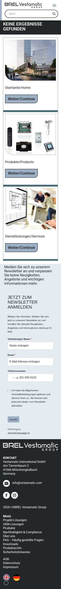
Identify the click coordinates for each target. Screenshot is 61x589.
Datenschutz (11, 563)
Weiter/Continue (21, 99)
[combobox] (13, 377)
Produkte (9, 528)
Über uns (9, 536)
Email (11, 355)
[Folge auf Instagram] (14, 495)
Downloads (10, 544)
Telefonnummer (17, 371)
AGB (6, 559)
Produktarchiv (12, 548)
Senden (13, 419)
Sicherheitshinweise (16, 552)
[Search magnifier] (54, 13)
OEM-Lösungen (13, 524)
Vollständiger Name (20, 339)
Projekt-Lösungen (15, 520)
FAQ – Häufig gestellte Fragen (23, 540)
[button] (6, 583)
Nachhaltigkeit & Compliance (22, 532)
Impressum (10, 567)
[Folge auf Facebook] (6, 495)
